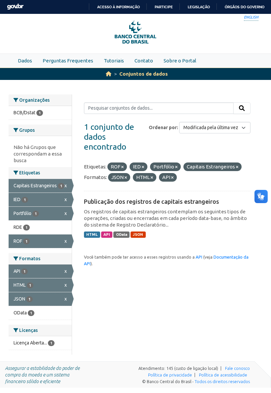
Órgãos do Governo (244, 7)
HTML (91, 234)
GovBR (15, 7)
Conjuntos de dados (143, 74)
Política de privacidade (170, 375)
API (106, 234)
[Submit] (242, 108)
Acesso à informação (118, 7)
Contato (144, 60)
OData (121, 234)
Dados (25, 60)
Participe (164, 7)
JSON (138, 234)
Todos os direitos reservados (222, 381)
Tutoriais (114, 60)
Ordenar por (163, 127)
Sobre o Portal (180, 60)
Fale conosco (237, 368)
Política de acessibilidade (223, 375)
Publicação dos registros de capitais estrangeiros (151, 201)
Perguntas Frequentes (68, 60)
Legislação (199, 7)
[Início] (108, 74)
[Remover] (122, 167)
